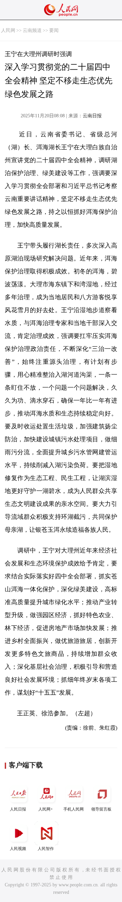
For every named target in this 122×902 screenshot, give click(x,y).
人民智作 (46, 848)
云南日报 (92, 115)
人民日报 (18, 809)
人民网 (8, 30)
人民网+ (45, 809)
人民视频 (18, 848)
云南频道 (32, 30)
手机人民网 (73, 809)
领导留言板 (101, 809)
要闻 (54, 30)
